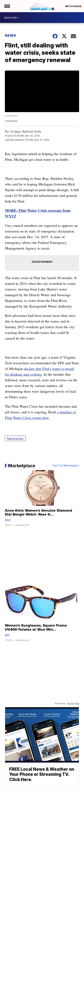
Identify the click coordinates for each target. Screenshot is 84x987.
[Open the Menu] (7, 6)
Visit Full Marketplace (65, 465)
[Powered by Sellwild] (73, 703)
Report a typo (15, 438)
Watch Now (72, 6)
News (10, 35)
